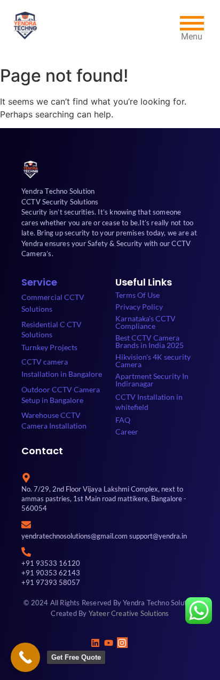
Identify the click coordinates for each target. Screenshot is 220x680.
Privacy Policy (139, 306)
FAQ (122, 419)
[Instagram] (122, 642)
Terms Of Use (137, 294)
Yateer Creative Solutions (129, 613)
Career (126, 431)
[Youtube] (108, 642)
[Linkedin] (95, 642)
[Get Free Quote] (25, 657)
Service (39, 282)
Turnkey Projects (49, 347)
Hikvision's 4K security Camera (153, 360)
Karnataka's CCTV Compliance (145, 322)
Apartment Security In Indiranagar (151, 379)
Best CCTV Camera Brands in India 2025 (149, 341)
